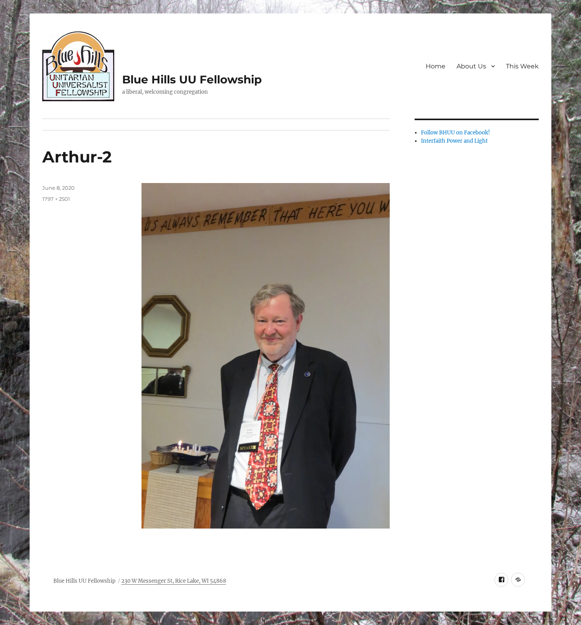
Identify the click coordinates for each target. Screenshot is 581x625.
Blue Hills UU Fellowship (192, 79)
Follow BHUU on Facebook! (455, 132)
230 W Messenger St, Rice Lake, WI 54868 (173, 581)
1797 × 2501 (56, 199)
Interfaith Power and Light (454, 141)
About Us (471, 66)
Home (435, 66)
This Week (522, 66)
